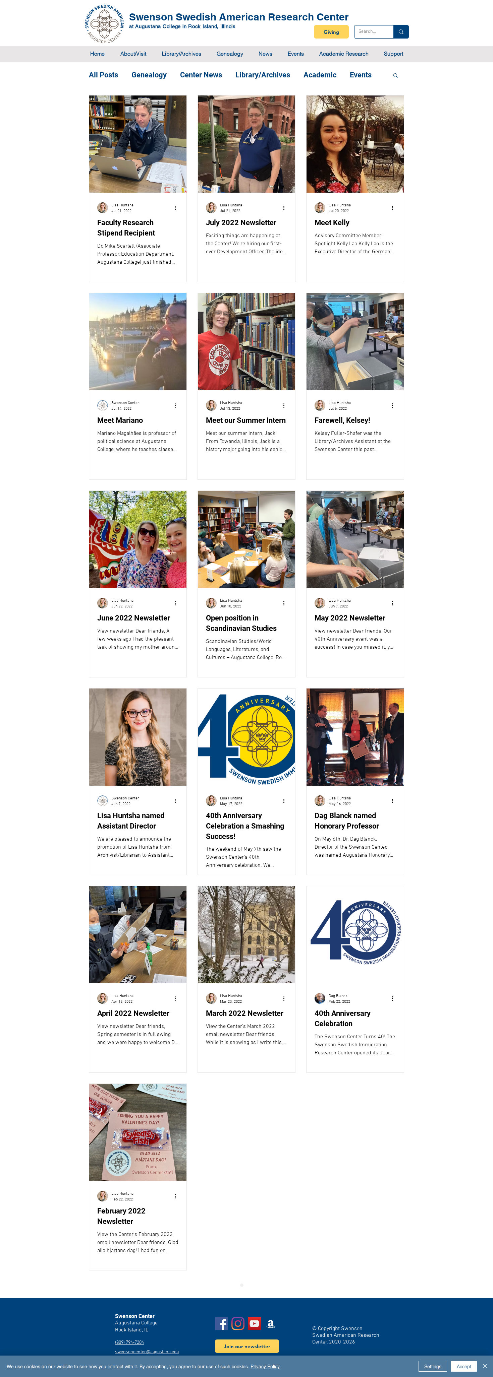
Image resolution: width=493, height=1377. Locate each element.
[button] (133, 54)
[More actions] (177, 208)
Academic (320, 75)
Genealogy (149, 75)
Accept (464, 1366)
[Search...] (400, 31)
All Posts (103, 75)
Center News (201, 75)
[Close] (485, 1366)
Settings (432, 1366)
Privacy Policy (265, 1366)
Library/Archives (262, 75)
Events (361, 75)
